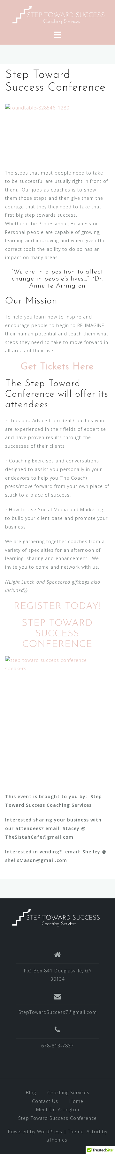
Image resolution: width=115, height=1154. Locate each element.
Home (76, 1101)
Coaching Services (68, 1093)
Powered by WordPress (35, 1131)
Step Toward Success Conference (57, 1118)
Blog (31, 1093)
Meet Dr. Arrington (57, 1109)
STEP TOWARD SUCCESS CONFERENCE (57, 633)
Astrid (93, 1131)
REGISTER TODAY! (57, 606)
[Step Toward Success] (57, 14)
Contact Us (45, 1101)
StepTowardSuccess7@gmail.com (58, 1012)
